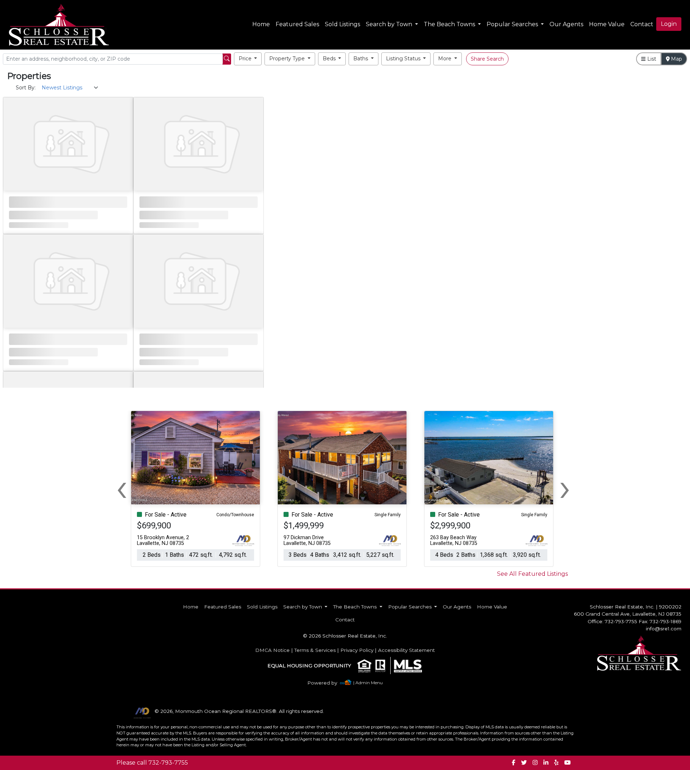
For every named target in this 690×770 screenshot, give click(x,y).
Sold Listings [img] (342, 24)
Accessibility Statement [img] (406, 650)
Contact (345, 619)
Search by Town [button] (390, 24)
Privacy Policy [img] (356, 650)
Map (676, 59)
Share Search (487, 59)
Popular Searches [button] (513, 24)
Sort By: (26, 87)
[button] (248, 58)
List (651, 59)
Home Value (607, 24)
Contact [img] (641, 24)
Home (261, 24)
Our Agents (566, 24)
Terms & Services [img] (315, 650)
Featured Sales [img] (297, 24)
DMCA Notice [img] (272, 650)
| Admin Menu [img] (368, 682)
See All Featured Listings (532, 573)
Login (669, 23)
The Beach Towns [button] (450, 24)
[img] (326, 683)
